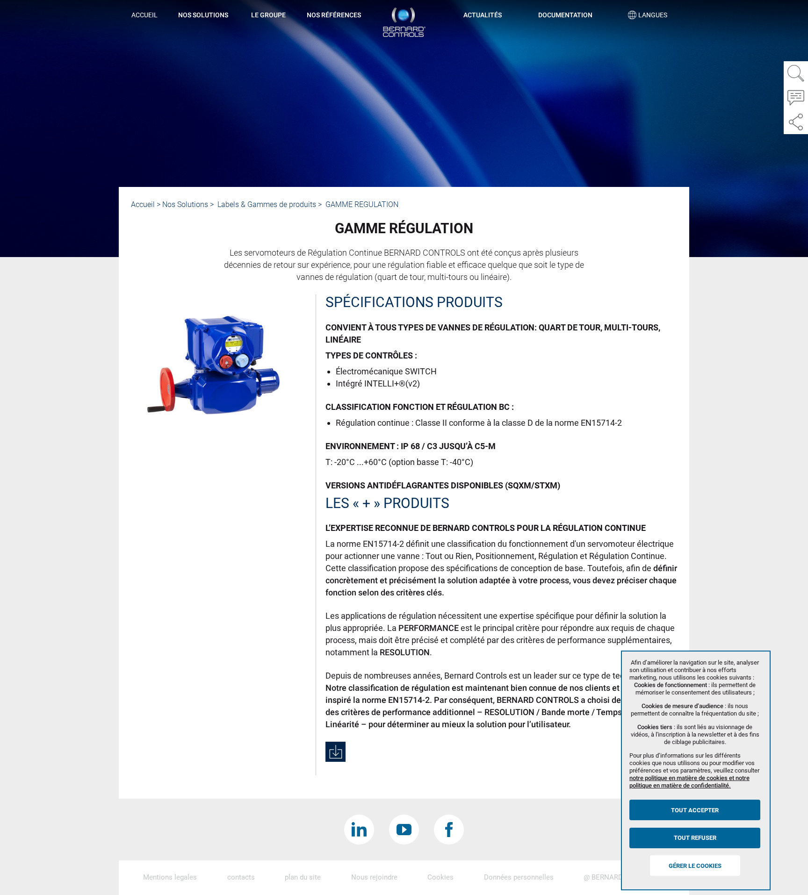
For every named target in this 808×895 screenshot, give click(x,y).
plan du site (303, 877)
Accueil (144, 15)
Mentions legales (170, 877)
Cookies (440, 877)
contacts (241, 877)
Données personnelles (519, 877)
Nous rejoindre (374, 877)
